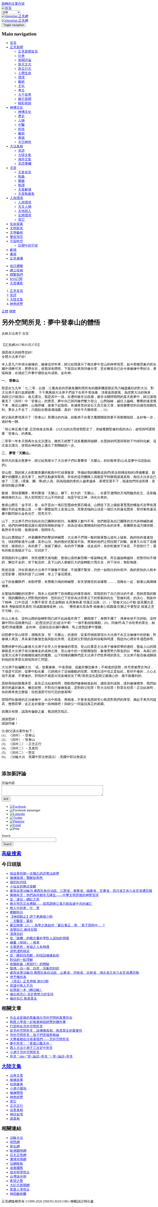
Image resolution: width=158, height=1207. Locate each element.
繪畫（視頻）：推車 (25, 942)
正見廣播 (16, 258)
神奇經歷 (16, 303)
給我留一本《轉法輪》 (26, 990)
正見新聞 (16, 47)
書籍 (13, 254)
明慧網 (15, 1142)
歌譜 (21, 185)
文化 (21, 86)
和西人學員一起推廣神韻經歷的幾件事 (38, 1022)
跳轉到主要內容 (13, 3)
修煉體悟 (16, 1092)
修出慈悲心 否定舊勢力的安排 (31, 994)
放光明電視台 (20, 1172)
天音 (13, 168)
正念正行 (16, 1105)
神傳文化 (16, 107)
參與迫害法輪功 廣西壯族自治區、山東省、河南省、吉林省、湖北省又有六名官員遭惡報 (74, 972)
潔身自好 (16, 934)
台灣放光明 (18, 1176)
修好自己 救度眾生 (23, 998)
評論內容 (8, 783)
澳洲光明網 (18, 1159)
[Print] (14, 828)
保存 (6, 798)
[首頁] (7, 8)
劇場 (13, 250)
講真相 (15, 1118)
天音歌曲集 (26, 193)
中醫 (21, 124)
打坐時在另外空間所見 (26, 1026)
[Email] (15, 825)
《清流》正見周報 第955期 (29, 981)
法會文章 (16, 1075)
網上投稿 (16, 270)
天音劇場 (24, 189)
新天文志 (24, 64)
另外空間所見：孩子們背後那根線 (34, 1035)
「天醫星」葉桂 (21, 921)
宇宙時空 (16, 241)
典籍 (21, 137)
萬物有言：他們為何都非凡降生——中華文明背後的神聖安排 (54, 895)
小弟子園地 (18, 1088)
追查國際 (16, 1168)
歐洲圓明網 (18, 1150)
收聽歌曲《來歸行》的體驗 (29, 964)
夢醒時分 (16, 912)
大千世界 (24, 94)
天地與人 (24, 211)
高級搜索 (11, 853)
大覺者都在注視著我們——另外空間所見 (39, 1039)
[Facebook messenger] (25, 810)
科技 (21, 129)
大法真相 (16, 146)
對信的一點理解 (21, 959)
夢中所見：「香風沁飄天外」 (31, 1043)
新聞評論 (24, 60)
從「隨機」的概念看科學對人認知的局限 (39, 938)
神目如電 (16, 1114)
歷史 (21, 116)
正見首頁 (16, 291)
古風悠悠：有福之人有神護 (29, 947)
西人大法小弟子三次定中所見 (31, 1048)
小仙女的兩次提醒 (23, 886)
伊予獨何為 (18, 977)
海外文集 (24, 159)
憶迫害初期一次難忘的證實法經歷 (34, 873)
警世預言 (16, 237)
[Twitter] (16, 817)
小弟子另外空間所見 (25, 1052)
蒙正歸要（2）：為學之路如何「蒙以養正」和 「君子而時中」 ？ (57, 925)
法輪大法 (16, 1137)
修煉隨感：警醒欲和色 (26, 878)
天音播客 (16, 283)
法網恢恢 (16, 1163)
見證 (21, 150)
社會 (21, 55)
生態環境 (24, 215)
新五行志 (24, 68)
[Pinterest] (17, 821)
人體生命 (24, 73)
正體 (5, 311)
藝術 (21, 81)
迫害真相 (16, 1110)
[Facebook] (18, 806)
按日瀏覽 (16, 266)
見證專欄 (24, 163)
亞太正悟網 (18, 1155)
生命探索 (16, 224)
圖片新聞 (24, 99)
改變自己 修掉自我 (23, 929)
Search (6, 835)
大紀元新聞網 (20, 1185)
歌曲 (21, 176)
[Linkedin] (17, 814)
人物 (21, 120)
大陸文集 (24, 155)
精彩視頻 (24, 103)
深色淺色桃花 (20, 951)
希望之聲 (16, 1181)
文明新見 (16, 228)
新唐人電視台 (20, 1189)
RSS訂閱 (16, 279)
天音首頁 (24, 172)
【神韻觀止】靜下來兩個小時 (31, 916)
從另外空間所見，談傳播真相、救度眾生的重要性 (46, 1030)
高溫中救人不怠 (21, 985)
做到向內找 (18, 882)
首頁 (13, 43)
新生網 (15, 1146)
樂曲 (21, 181)
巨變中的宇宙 (28, 245)
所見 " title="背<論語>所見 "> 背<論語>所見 (41, 1056)
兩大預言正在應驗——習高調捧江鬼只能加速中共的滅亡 (51, 903)
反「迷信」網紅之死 (25, 899)
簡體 (12, 311)
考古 (21, 90)
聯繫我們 (16, 274)
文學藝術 (16, 232)
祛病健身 (16, 1084)
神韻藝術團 (18, 1194)
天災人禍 (24, 206)
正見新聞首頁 (28, 51)
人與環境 (16, 198)
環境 (21, 77)
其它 (21, 219)
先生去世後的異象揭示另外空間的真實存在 (41, 1017)
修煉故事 (16, 1080)
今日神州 (24, 142)
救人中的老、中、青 (25, 908)
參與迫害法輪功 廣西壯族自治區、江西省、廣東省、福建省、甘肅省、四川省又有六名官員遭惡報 (81, 890)
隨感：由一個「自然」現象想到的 (34, 968)
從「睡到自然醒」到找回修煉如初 (34, 955)
